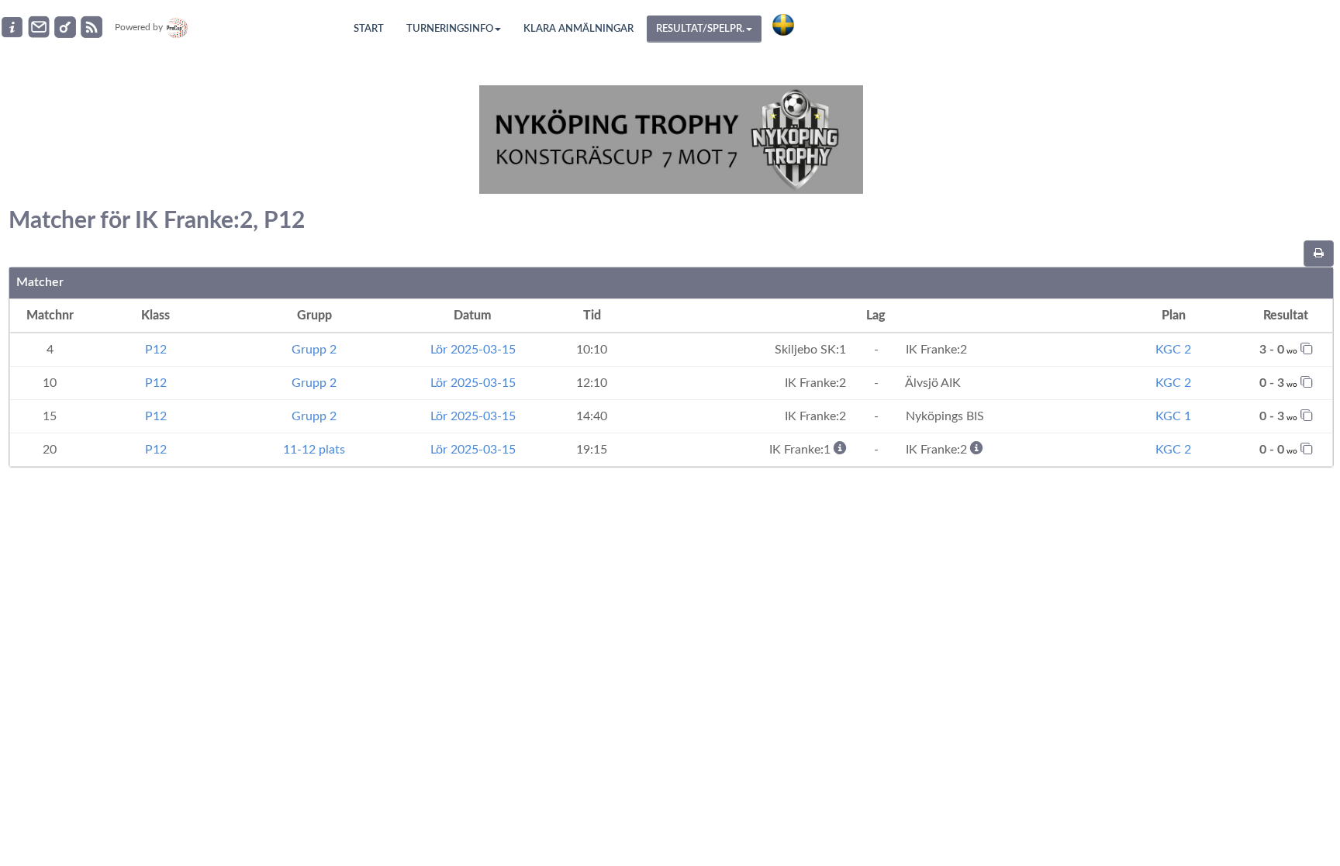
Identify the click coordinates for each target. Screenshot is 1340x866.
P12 (156, 349)
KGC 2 (1173, 349)
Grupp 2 (314, 349)
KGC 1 (1173, 416)
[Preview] (1319, 253)
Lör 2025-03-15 (473, 349)
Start (369, 29)
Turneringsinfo (449, 29)
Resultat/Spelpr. (700, 29)
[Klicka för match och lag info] (1306, 348)
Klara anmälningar (578, 29)
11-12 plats (314, 449)
